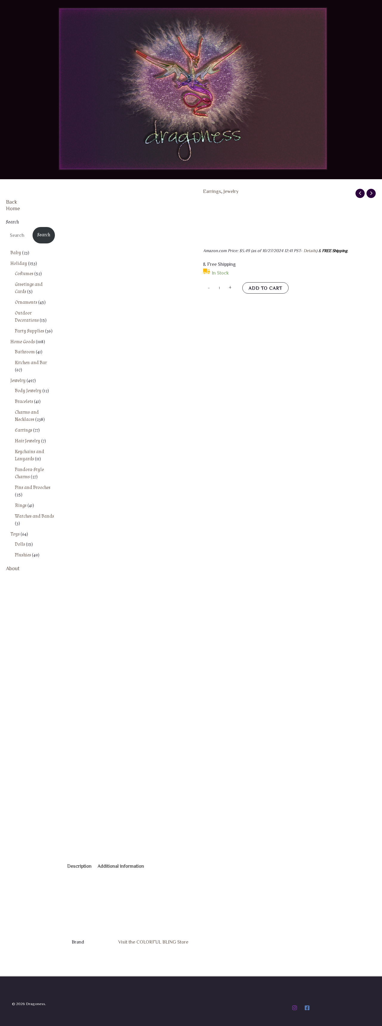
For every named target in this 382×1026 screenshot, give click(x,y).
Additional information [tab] (121, 866)
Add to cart (265, 288)
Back (11, 201)
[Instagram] (294, 1007)
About (13, 568)
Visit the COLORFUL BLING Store (153, 941)
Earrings (212, 191)
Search (12, 222)
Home (13, 208)
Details (310, 250)
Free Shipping (87, 205)
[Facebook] (307, 1007)
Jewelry (231, 191)
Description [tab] (79, 866)
